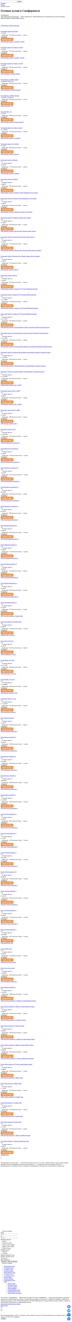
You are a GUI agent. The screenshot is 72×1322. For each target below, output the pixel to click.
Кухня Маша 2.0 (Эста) (7, 660)
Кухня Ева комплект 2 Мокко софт (11, 1083)
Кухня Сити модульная (7, 968)
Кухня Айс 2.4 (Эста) (7, 641)
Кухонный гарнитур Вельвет (9, 31)
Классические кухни (14, 1291)
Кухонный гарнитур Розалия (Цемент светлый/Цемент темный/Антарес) (22, 371)
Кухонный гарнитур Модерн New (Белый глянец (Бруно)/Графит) (20, 256)
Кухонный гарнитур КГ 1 (8, 429)
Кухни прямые (12, 1288)
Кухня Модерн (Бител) (7, 718)
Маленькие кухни (9, 1280)
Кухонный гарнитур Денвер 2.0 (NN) (12, 47)
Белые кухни (11, 1283)
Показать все (4, 1155)
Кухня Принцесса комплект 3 (9, 468)
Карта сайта (4, 1305)
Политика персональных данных (11, 1304)
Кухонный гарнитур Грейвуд (9, 179)
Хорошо (3, 1318)
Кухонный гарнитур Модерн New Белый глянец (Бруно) (18, 237)
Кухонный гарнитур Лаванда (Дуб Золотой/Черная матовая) (19, 314)
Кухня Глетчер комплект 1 (8, 833)
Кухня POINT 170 (6, 112)
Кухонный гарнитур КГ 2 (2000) (10, 410)
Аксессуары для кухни (14, 1293)
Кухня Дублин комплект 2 (8, 910)
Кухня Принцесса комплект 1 (9, 506)
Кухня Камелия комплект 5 (9, 525)
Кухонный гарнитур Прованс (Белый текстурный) (16, 217)
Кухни (3, 5)
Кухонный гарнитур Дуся (8, 698)
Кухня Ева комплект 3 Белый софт (11, 622)
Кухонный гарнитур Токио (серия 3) (11, 128)
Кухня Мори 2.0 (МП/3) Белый (10, 95)
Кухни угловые (12, 1286)
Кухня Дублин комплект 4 (8, 872)
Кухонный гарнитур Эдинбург (10, 144)
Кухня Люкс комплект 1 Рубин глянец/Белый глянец (16, 1064)
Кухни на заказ (8, 1271)
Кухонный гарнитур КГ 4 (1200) (10, 391)
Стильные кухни (9, 1275)
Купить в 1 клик (7, 39)
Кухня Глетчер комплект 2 (8, 814)
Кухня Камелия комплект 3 (9, 564)
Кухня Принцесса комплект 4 (9, 448)
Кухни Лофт (8, 1277)
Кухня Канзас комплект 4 (8, 737)
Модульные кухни (9, 1272)
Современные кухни (14, 1290)
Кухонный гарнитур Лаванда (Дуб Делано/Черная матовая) (18, 294)
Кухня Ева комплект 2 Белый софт (11, 1122)
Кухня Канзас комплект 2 (8, 775)
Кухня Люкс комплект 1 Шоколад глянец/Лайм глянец (17, 1045)
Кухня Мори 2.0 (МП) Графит (9, 79)
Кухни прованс (8, 1279)
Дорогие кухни (8, 1267)
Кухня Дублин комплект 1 (8, 929)
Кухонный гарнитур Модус (9, 275)
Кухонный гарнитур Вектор (9, 160)
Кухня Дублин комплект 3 (8, 891)
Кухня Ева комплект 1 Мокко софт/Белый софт (15, 1141)
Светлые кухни (12, 1285)
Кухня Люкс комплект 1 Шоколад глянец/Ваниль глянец (18, 1006)
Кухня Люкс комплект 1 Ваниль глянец (12, 1026)
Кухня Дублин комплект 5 (8, 852)
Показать (3, 1261)
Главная (3, 3)
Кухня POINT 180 (6, 949)
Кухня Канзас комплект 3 (8, 756)
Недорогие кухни (9, 1266)
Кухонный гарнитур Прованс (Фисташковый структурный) (18, 198)
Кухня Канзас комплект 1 (8, 795)
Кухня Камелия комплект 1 (9, 602)
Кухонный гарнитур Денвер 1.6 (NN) (12, 63)
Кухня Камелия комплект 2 (9, 583)
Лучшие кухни (8, 1269)
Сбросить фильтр (12, 1261)
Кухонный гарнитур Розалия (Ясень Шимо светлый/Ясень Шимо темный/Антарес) (26, 352)
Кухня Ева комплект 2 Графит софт (11, 1103)
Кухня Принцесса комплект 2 (9, 487)
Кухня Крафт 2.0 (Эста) (8, 679)
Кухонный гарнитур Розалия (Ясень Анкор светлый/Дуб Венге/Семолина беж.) (24, 333)
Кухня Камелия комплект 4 (9, 545)
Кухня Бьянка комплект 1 (8, 987)
